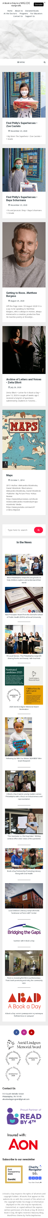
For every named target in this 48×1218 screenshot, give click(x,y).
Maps (9, 475)
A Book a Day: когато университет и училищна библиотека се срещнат (24, 1014)
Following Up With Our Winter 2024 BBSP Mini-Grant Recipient (24, 759)
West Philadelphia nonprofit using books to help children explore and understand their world (24, 580)
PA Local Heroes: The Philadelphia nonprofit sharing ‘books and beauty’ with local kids (24, 657)
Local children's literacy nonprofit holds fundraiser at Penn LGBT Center (24, 911)
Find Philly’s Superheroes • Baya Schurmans (21, 199)
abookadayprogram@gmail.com (16, 1099)
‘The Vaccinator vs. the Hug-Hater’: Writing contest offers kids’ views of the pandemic (24, 837)
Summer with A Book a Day (24, 941)
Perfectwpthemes (33, 1215)
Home (10, 11)
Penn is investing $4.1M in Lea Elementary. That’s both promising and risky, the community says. (24, 980)
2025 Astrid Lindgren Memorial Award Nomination (24, 708)
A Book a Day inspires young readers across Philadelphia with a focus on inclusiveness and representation (24, 796)
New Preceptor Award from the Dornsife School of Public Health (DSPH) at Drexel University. (24, 615)
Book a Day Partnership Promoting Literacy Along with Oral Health (24, 872)
